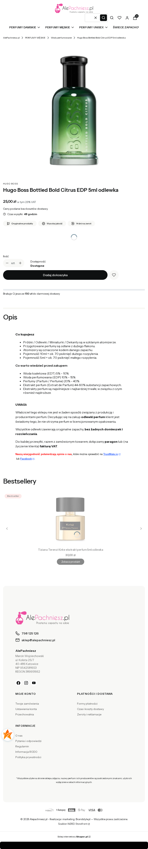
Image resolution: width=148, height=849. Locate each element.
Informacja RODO (26, 751)
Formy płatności (87, 703)
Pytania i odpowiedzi (28, 741)
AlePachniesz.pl (11, 37)
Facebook (26, 458)
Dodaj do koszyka (55, 275)
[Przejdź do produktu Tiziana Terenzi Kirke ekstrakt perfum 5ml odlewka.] (70, 519)
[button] (103, 17)
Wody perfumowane (61, 37)
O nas (18, 735)
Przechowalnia (24, 714)
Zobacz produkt (70, 561)
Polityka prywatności (28, 757)
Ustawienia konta (26, 709)
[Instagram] (26, 683)
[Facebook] (18, 683)
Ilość (6, 256)
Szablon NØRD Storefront (72, 824)
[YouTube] (34, 683)
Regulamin (22, 746)
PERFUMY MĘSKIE (35, 37)
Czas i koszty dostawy (90, 709)
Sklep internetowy (72, 836)
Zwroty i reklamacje (89, 714)
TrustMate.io (110, 454)
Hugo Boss (10, 183)
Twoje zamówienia (27, 703)
